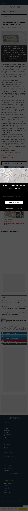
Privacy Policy (19, 208)
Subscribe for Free (14, 202)
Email (3, 194)
